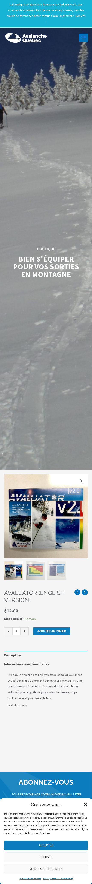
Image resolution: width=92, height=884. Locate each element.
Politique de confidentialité (58, 878)
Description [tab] (12, 655)
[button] (85, 804)
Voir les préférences (46, 869)
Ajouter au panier (51, 631)
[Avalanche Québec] (25, 37)
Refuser (46, 857)
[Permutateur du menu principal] (83, 38)
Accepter (46, 845)
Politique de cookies (30, 878)
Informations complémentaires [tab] (26, 664)
